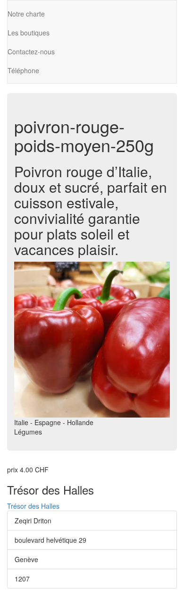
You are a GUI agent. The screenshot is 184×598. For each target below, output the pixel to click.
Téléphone (23, 70)
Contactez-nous (31, 51)
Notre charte (26, 13)
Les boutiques (29, 32)
